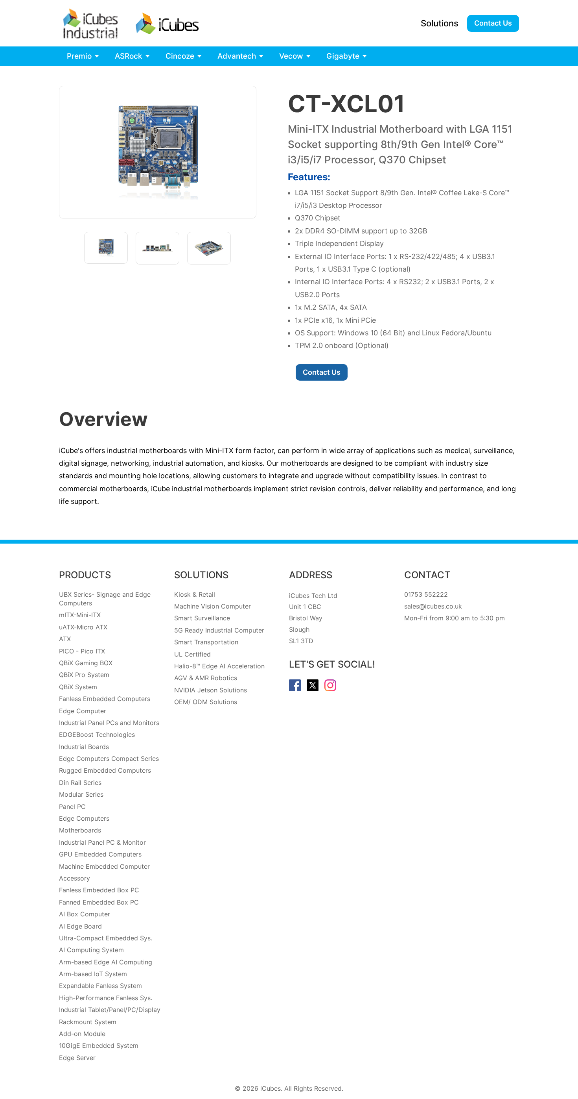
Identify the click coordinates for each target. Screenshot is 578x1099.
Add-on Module (82, 1034)
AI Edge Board (80, 926)
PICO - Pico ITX (82, 651)
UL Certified (192, 654)
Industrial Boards (84, 747)
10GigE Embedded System (98, 1045)
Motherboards (80, 830)
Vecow (291, 56)
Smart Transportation (206, 642)
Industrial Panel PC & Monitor (102, 842)
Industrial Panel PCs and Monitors (109, 723)
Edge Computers (84, 818)
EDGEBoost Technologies (97, 734)
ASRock (128, 56)
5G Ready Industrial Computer (219, 630)
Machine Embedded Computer (104, 866)
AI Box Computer (84, 914)
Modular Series (81, 794)
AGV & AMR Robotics (205, 678)
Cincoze (180, 56)
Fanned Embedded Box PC (99, 902)
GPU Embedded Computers (100, 854)
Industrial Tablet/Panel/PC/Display (109, 1010)
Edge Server (77, 1058)
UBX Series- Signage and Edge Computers (105, 598)
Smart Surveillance (202, 618)
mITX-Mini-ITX (80, 615)
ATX (65, 639)
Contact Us (493, 23)
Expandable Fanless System (100, 986)
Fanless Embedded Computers (104, 699)
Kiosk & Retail (194, 594)
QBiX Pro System (84, 675)
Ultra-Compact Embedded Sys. (105, 938)
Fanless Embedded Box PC (99, 890)
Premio (79, 56)
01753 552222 (426, 594)
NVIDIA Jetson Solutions (210, 690)
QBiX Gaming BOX (85, 663)
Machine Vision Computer (212, 606)
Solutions (439, 23)
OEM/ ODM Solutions (205, 702)
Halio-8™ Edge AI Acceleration (219, 666)
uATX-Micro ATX (83, 627)
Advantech (236, 56)
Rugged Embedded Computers (105, 770)
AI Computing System (91, 950)
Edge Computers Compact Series (109, 758)
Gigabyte (342, 56)
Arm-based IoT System (93, 974)
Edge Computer (82, 711)
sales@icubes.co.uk (433, 606)
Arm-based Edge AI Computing (105, 962)
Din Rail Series (80, 782)
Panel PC (72, 806)
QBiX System (78, 687)
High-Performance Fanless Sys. (105, 998)
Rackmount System (87, 1022)
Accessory (74, 878)
